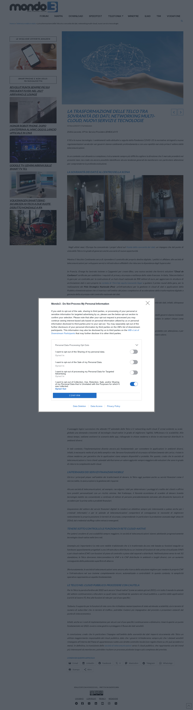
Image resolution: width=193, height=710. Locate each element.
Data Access (96, 406)
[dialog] (96, 355)
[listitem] (96, 345)
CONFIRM (74, 395)
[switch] (134, 352)
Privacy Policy (113, 406)
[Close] (149, 304)
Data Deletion (79, 406)
